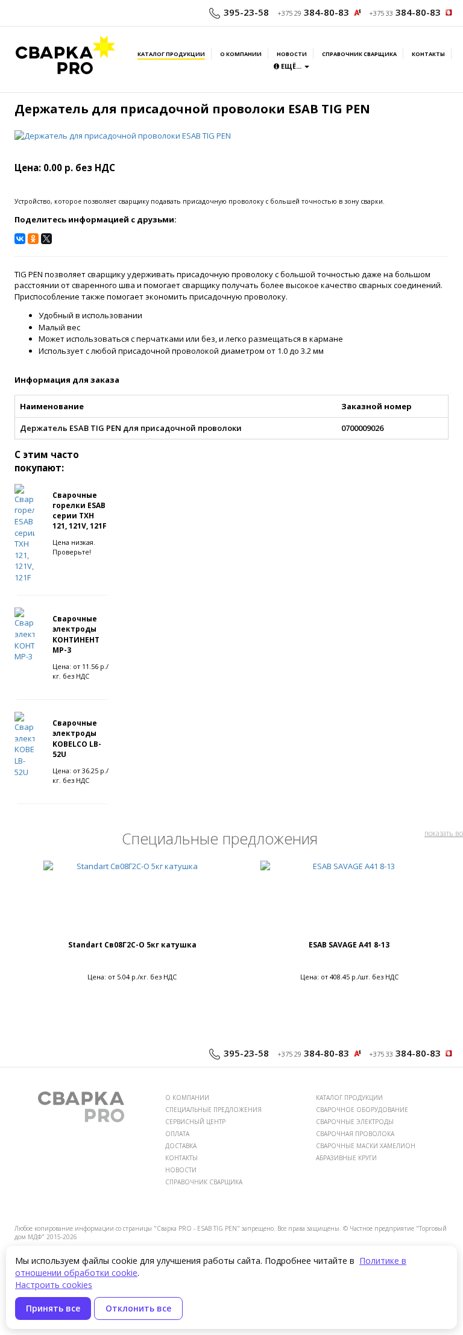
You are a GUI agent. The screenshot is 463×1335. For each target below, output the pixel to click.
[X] (46, 238)
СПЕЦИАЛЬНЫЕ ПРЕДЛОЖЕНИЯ (213, 1109)
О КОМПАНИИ (187, 1097)
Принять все (53, 1308)
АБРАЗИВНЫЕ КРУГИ (346, 1158)
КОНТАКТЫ (181, 1158)
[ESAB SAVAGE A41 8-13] (349, 900)
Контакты (428, 54)
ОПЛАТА (177, 1133)
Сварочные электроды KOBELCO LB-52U (76, 738)
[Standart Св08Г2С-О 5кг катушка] (132, 900)
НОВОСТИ (181, 1170)
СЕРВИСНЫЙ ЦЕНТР (195, 1121)
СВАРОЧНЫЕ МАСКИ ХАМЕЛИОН (365, 1146)
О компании (241, 54)
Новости (292, 54)
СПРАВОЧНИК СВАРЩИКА (203, 1182)
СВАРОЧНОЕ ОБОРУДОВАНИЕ (362, 1109)
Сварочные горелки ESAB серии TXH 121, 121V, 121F (79, 510)
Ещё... (291, 66)
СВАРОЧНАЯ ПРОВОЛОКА (355, 1133)
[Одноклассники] (33, 238)
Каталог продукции (171, 54)
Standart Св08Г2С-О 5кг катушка (132, 945)
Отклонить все (138, 1308)
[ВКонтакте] (19, 238)
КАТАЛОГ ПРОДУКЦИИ (349, 1097)
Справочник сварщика (359, 54)
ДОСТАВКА (181, 1146)
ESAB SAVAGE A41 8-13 (349, 945)
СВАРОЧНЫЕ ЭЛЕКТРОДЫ (355, 1121)
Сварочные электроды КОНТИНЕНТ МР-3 (75, 634)
